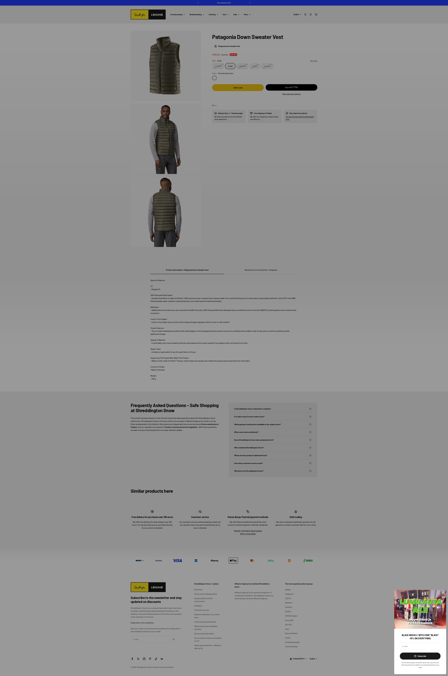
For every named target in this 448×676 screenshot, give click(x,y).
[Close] (441, 595)
